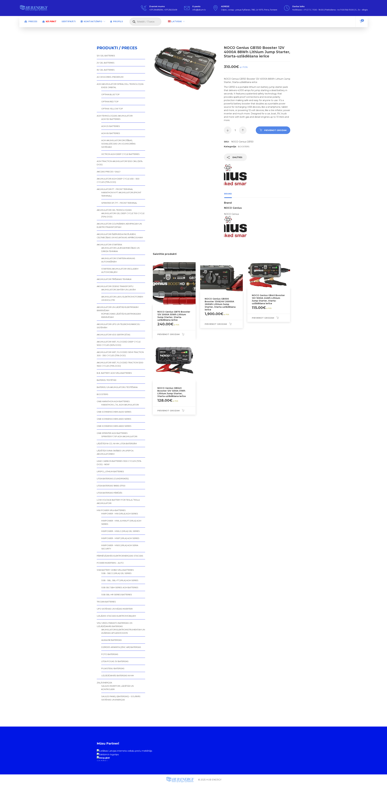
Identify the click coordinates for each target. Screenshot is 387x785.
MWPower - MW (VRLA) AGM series (119, 513)
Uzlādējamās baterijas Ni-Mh (117, 675)
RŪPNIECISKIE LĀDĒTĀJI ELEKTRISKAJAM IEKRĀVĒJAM (121, 315)
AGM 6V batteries (110, 133)
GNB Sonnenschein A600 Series (114, 426)
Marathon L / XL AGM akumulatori (120, 404)
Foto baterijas (109, 654)
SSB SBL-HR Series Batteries (116, 594)
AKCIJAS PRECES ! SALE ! (109, 171)
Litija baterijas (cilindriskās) (113, 478)
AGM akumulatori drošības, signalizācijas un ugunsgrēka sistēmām (118, 143)
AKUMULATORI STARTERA (109, 244)
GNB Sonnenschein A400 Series (114, 412)
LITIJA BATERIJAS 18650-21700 (111, 485)
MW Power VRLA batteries (111, 510)
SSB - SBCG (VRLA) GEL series (116, 573)
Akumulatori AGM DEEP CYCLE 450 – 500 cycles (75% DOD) (118, 180)
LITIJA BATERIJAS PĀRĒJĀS (109, 493)
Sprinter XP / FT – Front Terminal (119, 203)
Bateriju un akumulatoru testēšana (117, 387)
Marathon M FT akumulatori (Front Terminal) (121, 194)
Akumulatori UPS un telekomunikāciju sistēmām (118, 326)
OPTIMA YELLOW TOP (112, 108)
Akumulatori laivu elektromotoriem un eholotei (122, 298)
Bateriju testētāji (106, 380)
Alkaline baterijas (111, 640)
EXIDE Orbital (108, 87)
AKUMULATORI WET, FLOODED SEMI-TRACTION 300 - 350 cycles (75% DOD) (120, 354)
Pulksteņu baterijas (112, 668)
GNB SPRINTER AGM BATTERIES (112, 433)
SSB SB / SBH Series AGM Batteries (119, 587)
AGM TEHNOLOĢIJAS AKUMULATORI (115, 115)
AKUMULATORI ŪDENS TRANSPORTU (115, 286)
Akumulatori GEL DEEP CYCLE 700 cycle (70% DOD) (123, 215)
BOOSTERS (243, 146)
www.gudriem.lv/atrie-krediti (103, 758)
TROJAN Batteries (106, 601)
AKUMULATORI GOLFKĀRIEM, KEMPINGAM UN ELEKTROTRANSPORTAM (119, 225)
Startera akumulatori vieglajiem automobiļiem (119, 270)
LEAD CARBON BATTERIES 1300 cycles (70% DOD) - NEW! (119, 463)
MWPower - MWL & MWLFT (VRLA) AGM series (121, 522)
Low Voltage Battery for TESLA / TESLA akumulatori (118, 501)
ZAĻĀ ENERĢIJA (104, 682)
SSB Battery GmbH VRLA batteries (115, 570)
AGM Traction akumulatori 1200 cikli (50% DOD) (120, 163)
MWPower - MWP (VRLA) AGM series (120, 538)
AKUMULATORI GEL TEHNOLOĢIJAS (114, 210)
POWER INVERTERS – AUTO (110, 563)
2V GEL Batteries (105, 62)
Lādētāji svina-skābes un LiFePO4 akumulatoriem (115, 452)
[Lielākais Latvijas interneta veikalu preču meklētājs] (124, 750)
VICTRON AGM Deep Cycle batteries (120, 154)
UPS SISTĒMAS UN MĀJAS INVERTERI (115, 609)
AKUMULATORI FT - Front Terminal (115, 189)
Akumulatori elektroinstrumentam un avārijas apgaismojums (123, 631)
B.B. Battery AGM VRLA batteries (114, 373)
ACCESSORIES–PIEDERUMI (110, 77)
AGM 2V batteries (110, 126)
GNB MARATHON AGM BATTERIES (113, 401)
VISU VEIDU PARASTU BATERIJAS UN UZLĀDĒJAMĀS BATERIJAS (114, 624)
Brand (228, 193)
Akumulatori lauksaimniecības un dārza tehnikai (120, 249)
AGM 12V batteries (110, 119)
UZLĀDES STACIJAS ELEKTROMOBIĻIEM (116, 616)
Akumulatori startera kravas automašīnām (118, 260)
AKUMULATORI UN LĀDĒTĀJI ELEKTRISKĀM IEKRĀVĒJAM (117, 309)
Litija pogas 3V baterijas (114, 661)
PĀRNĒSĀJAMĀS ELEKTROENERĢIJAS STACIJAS (120, 555)
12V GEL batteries (106, 55)
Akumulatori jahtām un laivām (118, 289)
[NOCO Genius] (235, 177)
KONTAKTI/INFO (93, 21)
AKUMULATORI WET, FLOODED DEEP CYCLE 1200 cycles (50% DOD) (119, 343)
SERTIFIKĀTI (69, 21)
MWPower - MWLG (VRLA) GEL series (120, 531)
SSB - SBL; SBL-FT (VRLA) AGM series (119, 580)
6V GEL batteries (106, 70)
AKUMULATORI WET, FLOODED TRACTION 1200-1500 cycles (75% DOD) (120, 364)
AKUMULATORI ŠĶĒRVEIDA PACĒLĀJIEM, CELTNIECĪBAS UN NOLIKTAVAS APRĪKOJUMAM (120, 236)
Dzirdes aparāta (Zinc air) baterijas (121, 647)
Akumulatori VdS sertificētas (113, 334)
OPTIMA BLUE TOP (110, 94)
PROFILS (118, 21)
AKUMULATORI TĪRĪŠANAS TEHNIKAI (114, 279)
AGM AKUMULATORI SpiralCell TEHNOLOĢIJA (120, 84)
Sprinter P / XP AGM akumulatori (119, 436)
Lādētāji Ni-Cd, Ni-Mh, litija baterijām (117, 443)
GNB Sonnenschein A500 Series (114, 419)
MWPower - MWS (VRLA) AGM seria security (119, 547)
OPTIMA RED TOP (110, 101)
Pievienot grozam (275, 130)
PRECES (32, 21)
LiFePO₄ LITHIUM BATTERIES (110, 471)
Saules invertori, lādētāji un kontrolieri (117, 687)
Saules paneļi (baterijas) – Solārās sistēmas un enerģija (120, 698)
